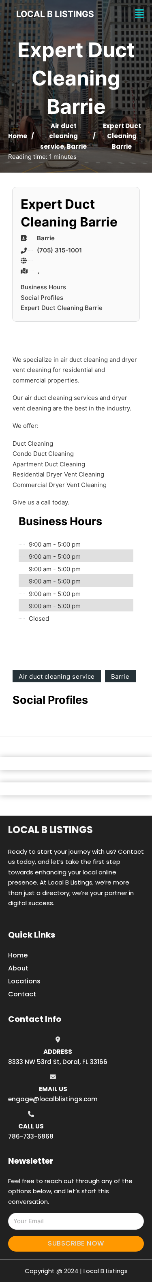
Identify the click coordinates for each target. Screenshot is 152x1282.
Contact (22, 994)
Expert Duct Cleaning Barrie (62, 308)
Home (17, 136)
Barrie (77, 146)
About (18, 968)
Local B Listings (55, 14)
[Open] (139, 14)
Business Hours (43, 287)
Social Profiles (42, 297)
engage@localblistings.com (53, 1099)
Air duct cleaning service (59, 136)
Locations (24, 981)
